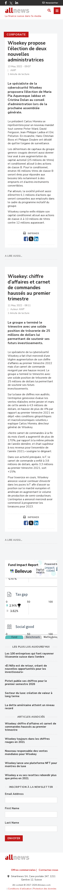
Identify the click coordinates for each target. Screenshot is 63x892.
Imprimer (33, 233)
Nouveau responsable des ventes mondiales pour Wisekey (26, 752)
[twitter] (31, 238)
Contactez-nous (48, 870)
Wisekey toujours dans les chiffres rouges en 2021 (27, 740)
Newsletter (52, 2)
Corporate (16, 34)
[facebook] (26, 238)
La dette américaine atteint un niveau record (29, 707)
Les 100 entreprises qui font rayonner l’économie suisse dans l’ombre (29, 655)
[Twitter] (11, 3)
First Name (12, 808)
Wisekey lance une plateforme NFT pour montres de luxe (31, 764)
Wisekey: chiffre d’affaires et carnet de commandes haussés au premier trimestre (30, 726)
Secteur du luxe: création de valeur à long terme (28, 694)
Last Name (12, 822)
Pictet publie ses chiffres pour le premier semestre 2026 (26, 682)
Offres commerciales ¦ (24, 870)
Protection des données (44, 888)
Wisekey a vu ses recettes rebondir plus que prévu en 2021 (31, 777)
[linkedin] (36, 238)
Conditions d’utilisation (19, 888)
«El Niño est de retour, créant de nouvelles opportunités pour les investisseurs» (26, 669)
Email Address (14, 794)
